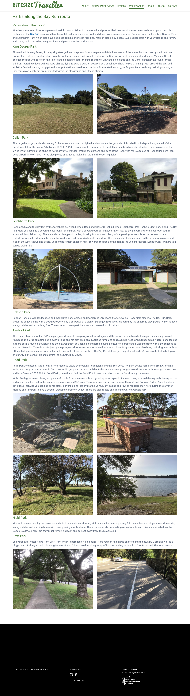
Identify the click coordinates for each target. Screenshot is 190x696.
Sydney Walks (136, 6)
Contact (172, 6)
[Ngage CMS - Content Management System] (132, 680)
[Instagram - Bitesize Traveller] (72, 675)
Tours (161, 6)
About (85, 6)
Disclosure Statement (39, 669)
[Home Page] (40, 4)
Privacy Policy (22, 669)
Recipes (121, 6)
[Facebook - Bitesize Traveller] (76, 675)
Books (151, 6)
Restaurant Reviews (103, 6)
